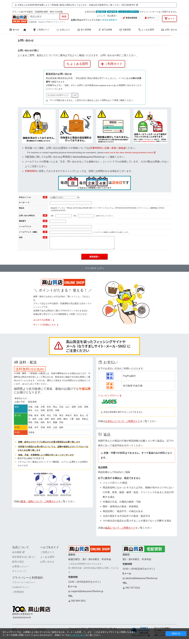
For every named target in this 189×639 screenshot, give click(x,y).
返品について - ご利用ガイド (120, 528)
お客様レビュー (20, 566)
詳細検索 (32, 22)
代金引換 (112, 12)
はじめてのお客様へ (42, 320)
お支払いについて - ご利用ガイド (122, 421)
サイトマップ (19, 571)
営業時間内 (31, 171)
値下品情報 (107, 29)
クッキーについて (77, 635)
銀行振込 (101, 12)
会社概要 (17, 552)
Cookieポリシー (20, 587)
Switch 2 (42, 22)
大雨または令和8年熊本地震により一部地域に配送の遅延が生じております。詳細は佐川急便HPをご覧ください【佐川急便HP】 (76, 5)
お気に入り (65, 29)
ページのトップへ (94, 268)
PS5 (49, 22)
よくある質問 (148, 29)
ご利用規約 (18, 592)
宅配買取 (127, 29)
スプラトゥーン (58, 22)
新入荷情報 (86, 29)
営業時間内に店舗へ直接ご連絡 (106, 148)
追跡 (75, 95)
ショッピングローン (128, 12)
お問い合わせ (171, 29)
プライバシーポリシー (24, 582)
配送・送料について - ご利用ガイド (39, 501)
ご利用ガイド (43, 29)
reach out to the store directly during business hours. (128, 152)
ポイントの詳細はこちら (44, 324)
